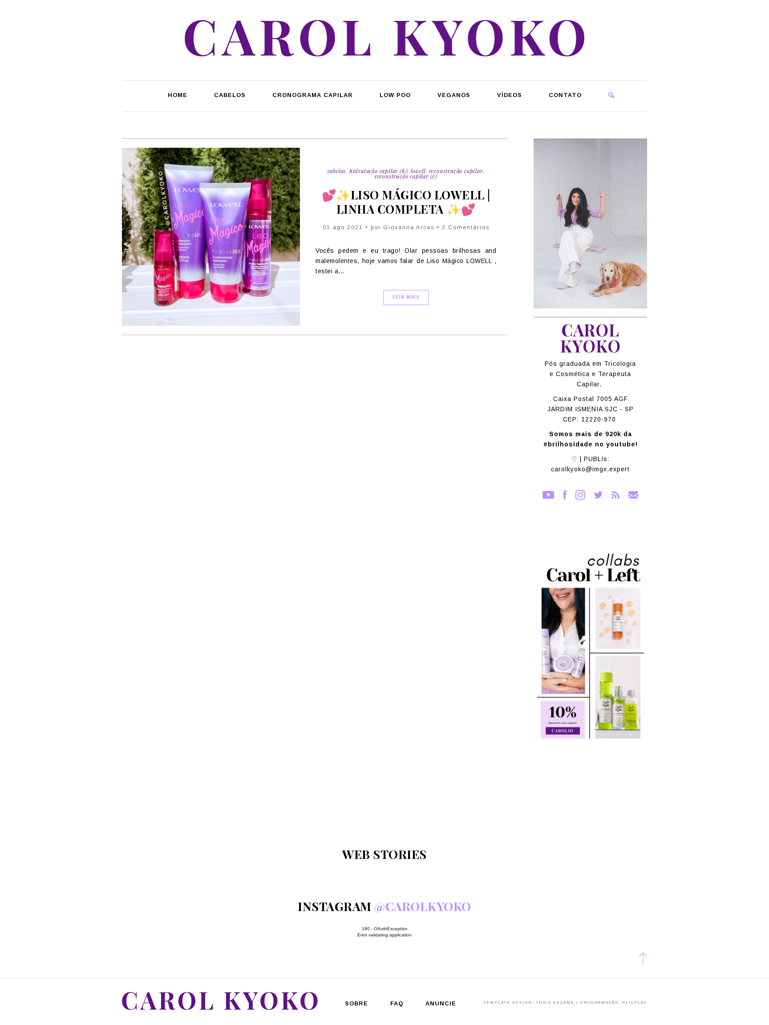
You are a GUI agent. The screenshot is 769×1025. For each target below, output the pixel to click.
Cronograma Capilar (312, 95)
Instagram (580, 495)
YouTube (548, 495)
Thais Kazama (555, 1003)
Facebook (565, 495)
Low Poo (395, 95)
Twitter (598, 495)
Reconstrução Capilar (456, 170)
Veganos (453, 95)
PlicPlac (634, 1003)
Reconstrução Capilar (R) (406, 176)
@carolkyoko (422, 906)
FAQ (396, 1004)
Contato (565, 95)
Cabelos (230, 95)
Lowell (418, 170)
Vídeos (509, 95)
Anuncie (440, 1004)
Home (177, 95)
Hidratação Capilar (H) (378, 170)
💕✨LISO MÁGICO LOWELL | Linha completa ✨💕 (406, 202)
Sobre (356, 1004)
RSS (615, 495)
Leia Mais (406, 297)
